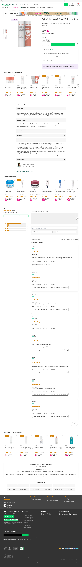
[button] (36, 218)
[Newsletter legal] (4, 539)
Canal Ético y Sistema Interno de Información (69, 559)
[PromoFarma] (8, 4)
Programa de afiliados (28, 519)
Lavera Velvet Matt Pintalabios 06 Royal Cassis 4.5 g (33, 476)
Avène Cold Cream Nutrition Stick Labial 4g (57, 287)
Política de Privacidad (8, 543)
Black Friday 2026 (27, 527)
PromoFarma (7, 10)
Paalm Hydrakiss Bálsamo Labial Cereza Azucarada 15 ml (17, 472)
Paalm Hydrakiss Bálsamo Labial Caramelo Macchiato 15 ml (29, 471)
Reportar (53, 261)
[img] (25, 34)
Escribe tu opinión (16, 215)
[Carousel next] (78, 85)
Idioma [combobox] (58, 231)
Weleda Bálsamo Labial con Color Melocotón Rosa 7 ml (64, 472)
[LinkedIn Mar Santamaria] (26, 166)
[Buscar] (66, 4)
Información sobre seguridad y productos (25, 171)
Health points (26, 524)
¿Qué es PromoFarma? (29, 514)
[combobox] (71, 239)
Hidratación (21, 10)
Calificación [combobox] (35, 231)
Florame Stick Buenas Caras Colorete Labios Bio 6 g (16, 474)
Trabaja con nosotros (28, 517)
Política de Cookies (74, 558)
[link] (12, 211)
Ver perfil (32, 166)
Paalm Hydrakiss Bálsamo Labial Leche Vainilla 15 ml (53, 471)
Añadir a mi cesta (63, 44)
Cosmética (13, 10)
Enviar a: (66, 1)
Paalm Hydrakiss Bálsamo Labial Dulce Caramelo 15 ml (41, 472)
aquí (14, 523)
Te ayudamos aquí (9, 516)
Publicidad (26, 522)
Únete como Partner (28, 520)
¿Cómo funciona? (28, 515)
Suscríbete (25, 535)
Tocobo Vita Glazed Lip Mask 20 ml (52, 476)
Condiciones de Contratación (72, 556)
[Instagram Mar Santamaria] (24, 166)
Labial (17, 10)
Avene (43, 25)
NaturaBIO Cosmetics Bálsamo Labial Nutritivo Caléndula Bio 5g (62, 474)
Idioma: (75, 1)
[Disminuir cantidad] (43, 44)
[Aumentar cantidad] (47, 44)
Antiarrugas (38, 466)
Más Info (74, 66)
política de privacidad (14, 539)
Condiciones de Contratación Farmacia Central (69, 557)
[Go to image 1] (6, 31)
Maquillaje (44, 466)
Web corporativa (27, 525)
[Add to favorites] (77, 44)
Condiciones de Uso (74, 555)
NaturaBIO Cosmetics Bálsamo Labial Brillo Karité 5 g (38, 474)
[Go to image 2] (6, 36)
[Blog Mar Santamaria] (29, 166)
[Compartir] (77, 19)
